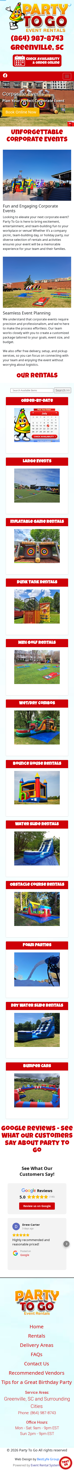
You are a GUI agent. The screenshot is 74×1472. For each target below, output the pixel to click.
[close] (71, 1435)
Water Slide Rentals (37, 824)
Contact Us (36, 1363)
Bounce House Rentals (37, 764)
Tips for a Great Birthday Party (36, 1382)
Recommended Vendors (36, 1372)
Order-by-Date (37, 401)
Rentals (36, 1335)
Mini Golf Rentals (37, 643)
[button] (8, 1244)
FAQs (36, 1354)
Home (37, 1326)
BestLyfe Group (48, 1459)
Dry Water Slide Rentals (37, 1006)
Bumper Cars (37, 1066)
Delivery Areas (36, 1345)
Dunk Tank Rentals (37, 582)
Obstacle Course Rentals (37, 885)
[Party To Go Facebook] (5, 75)
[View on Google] (16, 1226)
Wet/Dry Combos (37, 703)
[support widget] (66, 1463)
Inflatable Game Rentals (37, 522)
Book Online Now (21, 112)
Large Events (37, 461)
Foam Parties (37, 945)
